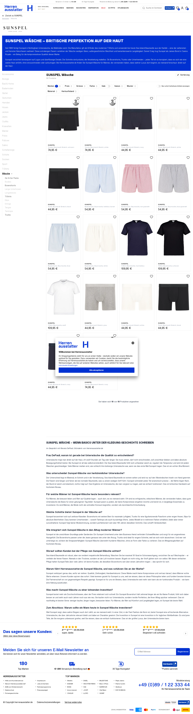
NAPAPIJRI (103, 687)
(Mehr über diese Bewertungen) (16, 636)
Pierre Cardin (120, 684)
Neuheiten (81, 8)
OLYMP (101, 693)
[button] (106, 86)
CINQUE (70, 693)
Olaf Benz (102, 690)
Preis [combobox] (67, 86)
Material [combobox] (51, 91)
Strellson (119, 687)
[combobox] (154, 8)
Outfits (111, 8)
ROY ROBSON (120, 690)
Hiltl (84, 687)
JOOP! (85, 690)
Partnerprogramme (44, 687)
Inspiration (93, 8)
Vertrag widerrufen (73, 702)
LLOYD (85, 693)
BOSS (69, 687)
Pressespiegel (42, 690)
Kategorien (58, 8)
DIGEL (85, 680)
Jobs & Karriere (42, 684)
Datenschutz (9, 690)
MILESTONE (103, 680)
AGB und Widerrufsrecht (14, 687)
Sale (103, 8)
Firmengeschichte (11, 693)
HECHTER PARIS (89, 684)
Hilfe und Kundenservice (14, 680)
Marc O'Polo (103, 684)
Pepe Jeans (120, 680)
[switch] (108, 86)
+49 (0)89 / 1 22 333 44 (128, 1)
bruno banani (72, 690)
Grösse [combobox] (79, 86)
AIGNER (70, 684)
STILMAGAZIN (123, 8)
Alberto (69, 680)
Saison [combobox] (117, 86)
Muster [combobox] (130, 86)
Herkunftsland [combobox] (68, 91)
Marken (70, 8)
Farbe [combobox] (92, 86)
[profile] (182, 8)
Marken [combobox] (52, 86)
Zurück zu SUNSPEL (13, 16)
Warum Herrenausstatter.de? (15, 684)
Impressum (41, 680)
